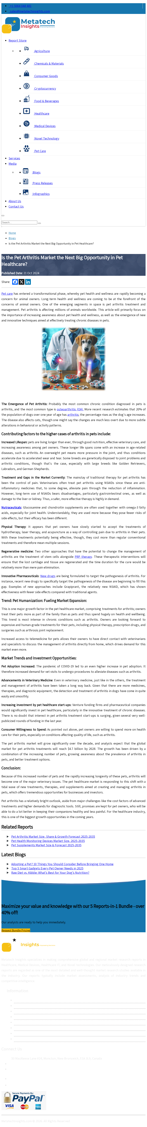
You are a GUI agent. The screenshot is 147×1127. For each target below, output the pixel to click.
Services (14, 158)
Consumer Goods (46, 76)
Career (18, 1033)
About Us (15, 201)
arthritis (73, 414)
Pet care (7, 293)
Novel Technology (46, 138)
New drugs (47, 576)
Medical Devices (45, 126)
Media (12, 164)
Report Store (18, 40)
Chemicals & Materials (49, 63)
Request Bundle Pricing (15, 930)
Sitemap (19, 1039)
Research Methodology (29, 1011)
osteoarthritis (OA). (70, 409)
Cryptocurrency (45, 88)
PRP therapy (83, 557)
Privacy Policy (23, 1017)
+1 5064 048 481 (20, 6)
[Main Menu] (2, 215)
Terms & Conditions (27, 1022)
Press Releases (42, 183)
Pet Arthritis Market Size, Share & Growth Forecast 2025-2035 (53, 836)
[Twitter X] (11, 1084)
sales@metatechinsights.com (30, 11)
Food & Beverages (46, 101)
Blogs (36, 172)
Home (12, 233)
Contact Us (16, 206)
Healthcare (41, 113)
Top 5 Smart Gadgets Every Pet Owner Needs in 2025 (47, 868)
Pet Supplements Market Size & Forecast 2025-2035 (46, 845)
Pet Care (40, 151)
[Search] (39, 223)
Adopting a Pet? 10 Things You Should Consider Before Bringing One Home (62, 864)
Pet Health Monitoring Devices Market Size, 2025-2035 (48, 841)
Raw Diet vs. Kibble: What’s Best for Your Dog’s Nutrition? (50, 873)
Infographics (41, 194)
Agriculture (42, 51)
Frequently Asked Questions (33, 1028)
